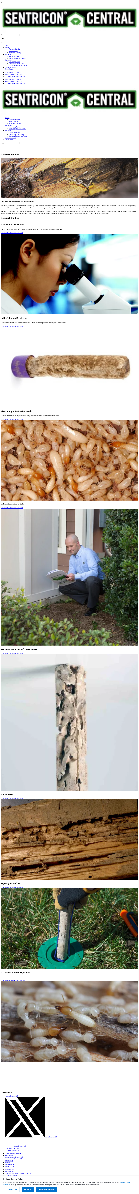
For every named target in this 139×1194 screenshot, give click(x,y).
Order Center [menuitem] (9, 69)
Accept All (28, 1189)
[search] (1, 42)
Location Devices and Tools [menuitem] (18, 65)
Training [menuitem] (7, 47)
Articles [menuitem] (13, 72)
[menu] (1, 2)
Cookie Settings (11, 1189)
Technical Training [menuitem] (15, 52)
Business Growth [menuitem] (10, 67)
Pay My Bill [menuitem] (15, 76)
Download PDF (12, 233)
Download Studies (13, 980)
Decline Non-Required (46, 1189)
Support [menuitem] (13, 74)
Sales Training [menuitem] (13, 51)
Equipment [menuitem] (8, 60)
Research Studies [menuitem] (14, 49)
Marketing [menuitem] (8, 54)
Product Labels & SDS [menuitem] (16, 63)
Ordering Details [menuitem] (14, 62)
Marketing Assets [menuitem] (14, 56)
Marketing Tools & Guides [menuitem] (17, 58)
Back (6, 45)
